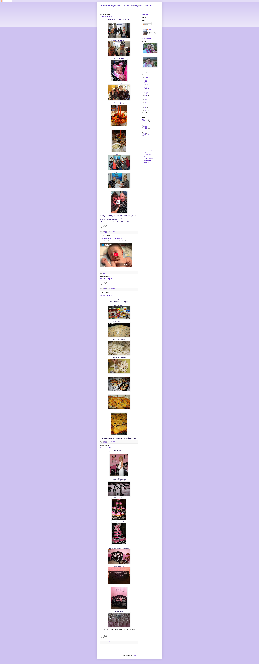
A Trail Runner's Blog (148, 146)
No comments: (113, 288)
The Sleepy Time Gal (148, 148)
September (146, 96)
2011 (145, 75)
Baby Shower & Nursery (108, 448)
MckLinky (144, 129)
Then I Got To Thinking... (148, 154)
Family (104, 232)
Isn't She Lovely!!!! (106, 279)
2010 (145, 112)
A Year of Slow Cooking (148, 150)
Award (149, 134)
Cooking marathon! (106, 295)
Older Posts (136, 646)
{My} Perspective (147, 156)
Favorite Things (146, 124)
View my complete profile (146, 38)
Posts (145, 22)
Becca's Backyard (147, 160)
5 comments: (113, 441)
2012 (145, 74)
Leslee (150, 29)
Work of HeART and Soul (148, 158)
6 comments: (113, 231)
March (145, 107)
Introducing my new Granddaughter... (112, 238)
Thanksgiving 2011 (106, 16)
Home (119, 646)
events (149, 133)
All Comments (146, 24)
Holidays (106, 232)
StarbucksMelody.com (148, 152)
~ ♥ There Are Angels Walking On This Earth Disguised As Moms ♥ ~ (126, 5)
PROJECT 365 (146, 132)
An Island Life (146, 162)
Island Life (144, 133)
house (143, 131)
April (145, 105)
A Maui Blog (146, 144)
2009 (145, 114)
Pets (147, 136)
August (145, 99)
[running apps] (145, 14)
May (145, 104)
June (145, 102)
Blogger (134, 655)
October (146, 95)
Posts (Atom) (107, 648)
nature (145, 134)
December (146, 77)
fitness (146, 127)
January (146, 110)
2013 (145, 72)
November (146, 78)
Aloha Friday (145, 128)
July (145, 101)
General (144, 120)
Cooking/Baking (105, 442)
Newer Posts (102, 646)
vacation (148, 131)
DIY (144, 135)
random (144, 121)
